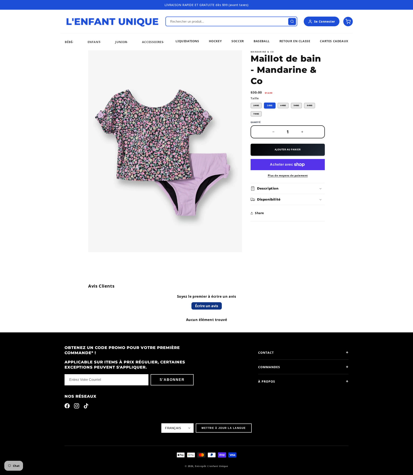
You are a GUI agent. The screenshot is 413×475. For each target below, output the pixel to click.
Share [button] (259, 213)
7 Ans (257, 114)
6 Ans (311, 106)
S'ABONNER (172, 380)
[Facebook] (67, 406)
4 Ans (284, 106)
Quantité (255, 122)
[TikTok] (86, 406)
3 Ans (269, 105)
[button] (68, 42)
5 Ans (298, 106)
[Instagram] (76, 406)
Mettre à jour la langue (224, 428)
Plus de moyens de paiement (288, 175)
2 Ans (257, 106)
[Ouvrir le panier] (348, 21)
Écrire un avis (206, 306)
